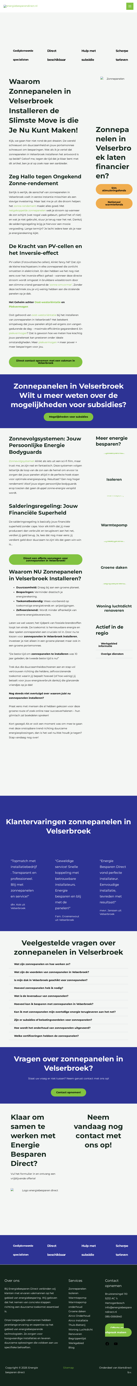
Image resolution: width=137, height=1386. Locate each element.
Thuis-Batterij (76, 1324)
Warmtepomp (114, 525)
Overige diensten (112, 653)
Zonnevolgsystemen (21, 461)
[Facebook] (107, 1345)
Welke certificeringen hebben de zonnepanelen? (46, 1035)
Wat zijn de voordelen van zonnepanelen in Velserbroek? (51, 972)
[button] (114, 645)
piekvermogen (18, 333)
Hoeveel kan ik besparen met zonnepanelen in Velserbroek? (53, 1004)
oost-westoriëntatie (44, 315)
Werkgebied (76, 1343)
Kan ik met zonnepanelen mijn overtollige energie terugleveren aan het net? (65, 1011)
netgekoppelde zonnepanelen (27, 210)
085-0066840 (113, 1316)
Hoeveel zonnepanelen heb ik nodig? (38, 988)
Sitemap (68, 1367)
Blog (71, 1347)
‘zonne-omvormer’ (60, 284)
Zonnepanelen (77, 1288)
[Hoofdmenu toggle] (130, 6)
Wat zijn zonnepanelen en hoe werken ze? (42, 964)
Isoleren (114, 479)
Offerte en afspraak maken (115, 1330)
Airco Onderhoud (79, 1315)
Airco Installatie (78, 1320)
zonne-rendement (25, 206)
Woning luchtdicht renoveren (114, 608)
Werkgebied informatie (107, 644)
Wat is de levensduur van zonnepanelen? (41, 996)
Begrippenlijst (77, 1338)
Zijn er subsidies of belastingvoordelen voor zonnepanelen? (53, 1019)
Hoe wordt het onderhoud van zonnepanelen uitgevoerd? (52, 1027)
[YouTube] (116, 1345)
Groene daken (114, 567)
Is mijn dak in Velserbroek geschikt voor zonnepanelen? (50, 980)
